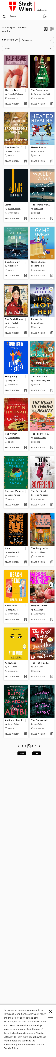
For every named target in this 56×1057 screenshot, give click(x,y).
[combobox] (22, 16)
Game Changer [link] (38, 262)
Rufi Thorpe (38, 609)
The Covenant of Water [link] (40, 376)
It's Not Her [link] (37, 319)
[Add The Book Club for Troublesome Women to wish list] (25, 161)
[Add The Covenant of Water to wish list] (51, 390)
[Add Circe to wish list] (25, 562)
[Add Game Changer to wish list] (51, 276)
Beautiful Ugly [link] (12, 262)
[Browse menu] (51, 16)
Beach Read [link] (11, 605)
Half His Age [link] (11, 90)
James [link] (8, 205)
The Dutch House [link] (14, 319)
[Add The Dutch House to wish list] (25, 333)
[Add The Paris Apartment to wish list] (51, 734)
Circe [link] (7, 548)
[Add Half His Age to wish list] (25, 104)
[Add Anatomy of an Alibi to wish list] (25, 734)
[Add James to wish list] (25, 219)
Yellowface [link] (10, 663)
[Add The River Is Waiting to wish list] (51, 219)
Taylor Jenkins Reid (42, 94)
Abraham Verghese (42, 380)
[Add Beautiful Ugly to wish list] (25, 276)
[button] (46, 29)
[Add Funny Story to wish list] (25, 390)
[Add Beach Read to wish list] (25, 620)
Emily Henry (12, 380)
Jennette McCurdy (15, 94)
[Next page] (39, 746)
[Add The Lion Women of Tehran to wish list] (25, 505)
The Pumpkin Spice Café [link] (40, 548)
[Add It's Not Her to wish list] (51, 333)
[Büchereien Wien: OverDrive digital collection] (28, 6)
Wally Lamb (38, 208)
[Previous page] (19, 746)
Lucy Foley (38, 724)
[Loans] (45, 16)
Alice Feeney (13, 266)
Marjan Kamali (14, 495)
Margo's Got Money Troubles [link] (40, 605)
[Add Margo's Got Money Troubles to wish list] (51, 620)
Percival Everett (14, 208)
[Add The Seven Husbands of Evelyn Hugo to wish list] (51, 104)
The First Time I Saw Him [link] (40, 663)
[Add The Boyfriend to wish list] (51, 505)
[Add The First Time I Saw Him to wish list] (51, 677)
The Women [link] (11, 434)
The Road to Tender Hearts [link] (40, 434)
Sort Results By (10, 39)
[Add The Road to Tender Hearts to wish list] (51, 448)
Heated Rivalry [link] (38, 147)
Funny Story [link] (11, 376)
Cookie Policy (11, 1048)
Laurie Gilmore (40, 552)
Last (37, 753)
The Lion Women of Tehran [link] (14, 491)
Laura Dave (38, 667)
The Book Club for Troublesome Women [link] (14, 147)
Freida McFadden (41, 495)
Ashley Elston (13, 724)
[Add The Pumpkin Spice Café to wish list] (51, 562)
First (22, 753)
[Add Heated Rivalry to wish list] (51, 161)
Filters (7, 48)
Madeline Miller (14, 552)
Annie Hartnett (40, 438)
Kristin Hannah (14, 438)
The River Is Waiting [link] (40, 205)
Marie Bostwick (14, 151)
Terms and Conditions (15, 1013)
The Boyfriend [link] (38, 491)
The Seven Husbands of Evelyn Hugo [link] (40, 90)
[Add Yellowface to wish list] (25, 677)
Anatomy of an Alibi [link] (14, 720)
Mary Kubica (39, 323)
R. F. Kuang (12, 667)
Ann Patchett (13, 323)
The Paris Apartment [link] (40, 720)
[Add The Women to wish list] (25, 448)
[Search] (4, 16)
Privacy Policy (38, 1013)
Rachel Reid (39, 151)
